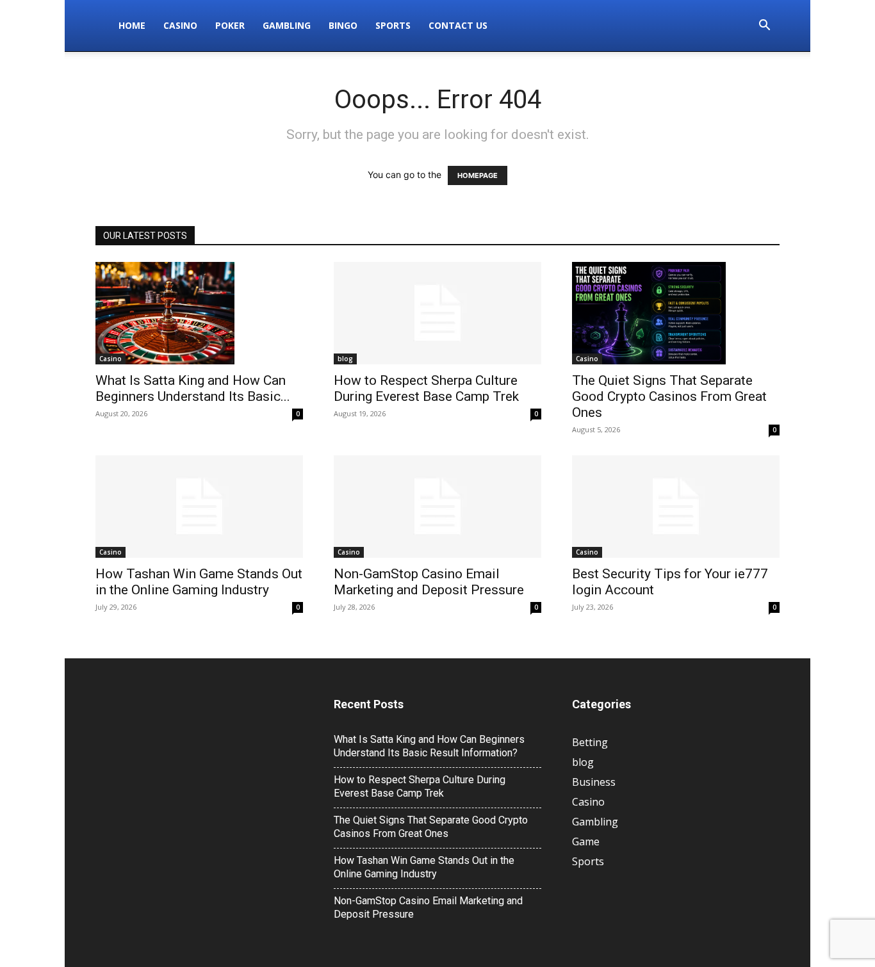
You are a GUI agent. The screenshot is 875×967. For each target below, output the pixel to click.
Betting (590, 742)
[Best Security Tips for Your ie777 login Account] (676, 506)
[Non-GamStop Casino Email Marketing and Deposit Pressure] (437, 506)
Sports (393, 25)
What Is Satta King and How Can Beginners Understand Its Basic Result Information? (429, 746)
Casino (180, 25)
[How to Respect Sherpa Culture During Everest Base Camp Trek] (437, 313)
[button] (764, 26)
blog (345, 358)
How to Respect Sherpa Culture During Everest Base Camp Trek (426, 388)
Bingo (343, 25)
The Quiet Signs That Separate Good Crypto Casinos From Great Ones (669, 396)
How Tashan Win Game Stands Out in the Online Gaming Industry (198, 581)
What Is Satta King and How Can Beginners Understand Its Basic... (192, 388)
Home (132, 25)
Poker (230, 25)
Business (594, 782)
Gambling (287, 25)
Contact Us (458, 25)
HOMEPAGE (477, 175)
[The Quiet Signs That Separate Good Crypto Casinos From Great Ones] (676, 313)
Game (586, 841)
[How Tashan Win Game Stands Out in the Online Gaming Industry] (199, 506)
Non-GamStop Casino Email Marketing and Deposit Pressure (429, 581)
